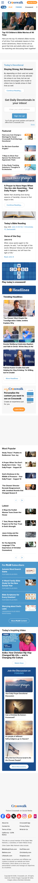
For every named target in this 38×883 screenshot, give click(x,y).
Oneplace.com (25, 856)
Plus (10, 7)
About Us (5, 823)
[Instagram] (24, 816)
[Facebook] (3, 816)
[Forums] (29, 816)
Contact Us (6, 826)
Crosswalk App (25, 823)
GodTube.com (24, 849)
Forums (19, 7)
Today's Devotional (13, 65)
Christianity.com (25, 852)
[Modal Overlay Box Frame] (19, 112)
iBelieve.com (6, 852)
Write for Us (24, 829)
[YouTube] (19, 816)
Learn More (19, 409)
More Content (19, 621)
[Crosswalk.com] (15, 2)
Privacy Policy (24, 826)
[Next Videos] (22, 500)
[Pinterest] (8, 816)
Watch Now (19, 663)
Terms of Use (6, 829)
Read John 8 (9, 257)
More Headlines (12, 378)
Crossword (29, 7)
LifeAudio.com (7, 856)
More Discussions (19, 767)
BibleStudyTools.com (9, 849)
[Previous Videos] (16, 500)
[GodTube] (35, 816)
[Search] (3, 7)
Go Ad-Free (32, 2)
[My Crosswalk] (14, 390)
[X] (13, 816)
